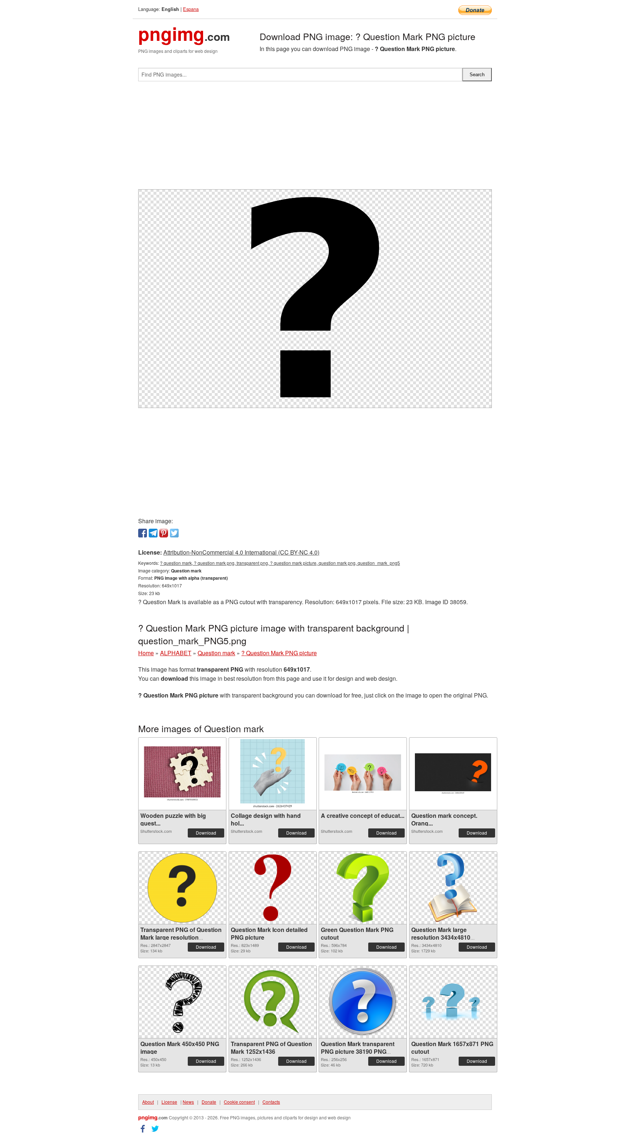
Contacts (271, 1102)
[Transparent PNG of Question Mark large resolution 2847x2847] (182, 887)
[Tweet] (174, 533)
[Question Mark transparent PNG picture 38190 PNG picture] (362, 1002)
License (169, 1102)
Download (206, 833)
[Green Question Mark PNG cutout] (363, 887)
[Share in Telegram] (153, 533)
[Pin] (163, 533)
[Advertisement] (315, 138)
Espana (191, 8)
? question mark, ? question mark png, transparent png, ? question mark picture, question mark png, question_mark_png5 (280, 563)
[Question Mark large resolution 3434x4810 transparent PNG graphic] (453, 887)
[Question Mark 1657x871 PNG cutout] (453, 1002)
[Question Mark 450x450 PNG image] (182, 1002)
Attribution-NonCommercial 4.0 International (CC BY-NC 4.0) (241, 552)
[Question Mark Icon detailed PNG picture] (272, 887)
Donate (209, 1102)
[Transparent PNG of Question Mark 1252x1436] (272, 1002)
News (188, 1102)
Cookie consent (239, 1102)
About (148, 1102)
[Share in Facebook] (142, 533)
